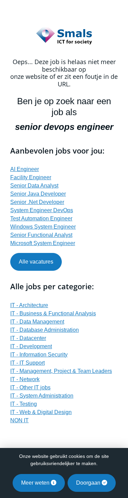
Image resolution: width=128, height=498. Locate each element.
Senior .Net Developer (37, 202)
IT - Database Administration (44, 330)
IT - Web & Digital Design (41, 412)
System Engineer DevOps (41, 210)
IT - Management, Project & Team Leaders (61, 371)
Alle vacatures (36, 262)
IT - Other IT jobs (30, 387)
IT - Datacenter (28, 338)
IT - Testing (23, 404)
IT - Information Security (39, 354)
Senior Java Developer (38, 194)
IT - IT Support (27, 363)
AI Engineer (24, 169)
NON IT (19, 420)
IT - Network (25, 379)
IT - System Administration (41, 396)
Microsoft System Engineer (42, 243)
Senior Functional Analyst (41, 235)
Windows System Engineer (43, 227)
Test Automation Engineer (41, 218)
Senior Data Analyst (34, 186)
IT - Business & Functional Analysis (53, 313)
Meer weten (36, 483)
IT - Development (31, 346)
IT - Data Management (37, 322)
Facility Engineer (30, 177)
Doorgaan (89, 483)
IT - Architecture (29, 305)
